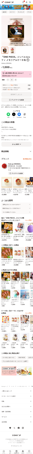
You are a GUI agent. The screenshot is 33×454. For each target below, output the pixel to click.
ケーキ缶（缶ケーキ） (9, 357)
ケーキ (12, 386)
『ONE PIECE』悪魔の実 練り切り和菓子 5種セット (18, 236)
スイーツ (12, 12)
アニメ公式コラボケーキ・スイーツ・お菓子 (15, 361)
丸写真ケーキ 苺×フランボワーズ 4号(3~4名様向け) (6, 190)
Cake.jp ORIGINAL (6, 63)
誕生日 (4, 12)
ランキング (21, 12)
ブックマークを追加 (17, 100)
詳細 (29, 85)
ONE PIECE (21, 357)
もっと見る (28, 220)
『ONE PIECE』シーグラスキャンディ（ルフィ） (15, 301)
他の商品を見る (27, 159)
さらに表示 (15, 144)
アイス (29, 12)
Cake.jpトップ (4, 386)
